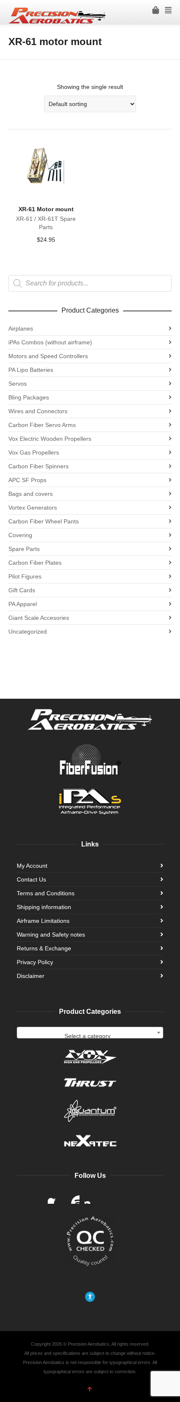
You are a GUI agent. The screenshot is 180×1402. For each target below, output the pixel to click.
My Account (32, 865)
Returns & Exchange (44, 948)
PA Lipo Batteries (30, 369)
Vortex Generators (32, 507)
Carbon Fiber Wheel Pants (43, 521)
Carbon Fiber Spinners (38, 466)
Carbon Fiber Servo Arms (42, 425)
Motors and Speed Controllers (48, 356)
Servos (17, 383)
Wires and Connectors (37, 411)
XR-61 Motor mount (46, 209)
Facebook (54, 1197)
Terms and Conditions (46, 893)
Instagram (91, 1197)
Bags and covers (30, 493)
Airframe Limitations (43, 920)
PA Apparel (22, 604)
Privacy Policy (35, 962)
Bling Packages (28, 397)
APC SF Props (27, 480)
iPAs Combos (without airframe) (50, 342)
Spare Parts (24, 549)
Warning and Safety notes (51, 934)
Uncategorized (27, 631)
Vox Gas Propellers (33, 452)
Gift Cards (21, 590)
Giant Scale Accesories (38, 617)
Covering (20, 535)
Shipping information (44, 907)
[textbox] (90, 1036)
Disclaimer (30, 976)
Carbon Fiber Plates (35, 562)
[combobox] (90, 1032)
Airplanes (20, 328)
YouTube (73, 1197)
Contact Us (31, 879)
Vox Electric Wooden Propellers (49, 438)
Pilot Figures (24, 576)
